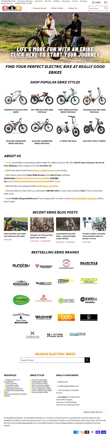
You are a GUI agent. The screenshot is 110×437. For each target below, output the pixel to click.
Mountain (66, 1)
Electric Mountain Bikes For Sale (16, 129)
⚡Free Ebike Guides (11, 385)
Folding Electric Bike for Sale (94, 100)
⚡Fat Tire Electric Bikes (38, 383)
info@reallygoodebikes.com (68, 386)
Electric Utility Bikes (94, 129)
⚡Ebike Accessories (11, 387)
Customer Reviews (25, 1)
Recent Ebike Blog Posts (54, 212)
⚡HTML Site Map (10, 383)
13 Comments (45, 241)
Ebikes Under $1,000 (23, 3)
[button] (39, 8)
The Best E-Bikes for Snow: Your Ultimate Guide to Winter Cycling (93, 236)
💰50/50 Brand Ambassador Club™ (14, 391)
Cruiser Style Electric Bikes (16, 100)
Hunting (83, 1)
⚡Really (7, 162)
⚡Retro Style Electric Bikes (40, 387)
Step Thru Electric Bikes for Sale (68, 100)
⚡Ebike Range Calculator (13, 389)
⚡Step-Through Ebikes (38, 380)
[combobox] (98, 8)
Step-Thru (39, 1)
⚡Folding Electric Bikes (39, 382)
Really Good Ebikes (16, 418)
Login (98, 2)
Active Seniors (7, 3)
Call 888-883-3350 (8, 1)
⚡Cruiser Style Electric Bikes (40, 389)
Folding (56, 1)
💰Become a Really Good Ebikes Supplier (15, 395)
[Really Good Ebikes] (12, 8)
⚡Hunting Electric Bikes (39, 392)
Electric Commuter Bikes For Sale (42, 129)
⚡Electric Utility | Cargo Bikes (41, 390)
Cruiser (75, 1)
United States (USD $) (93, 412)
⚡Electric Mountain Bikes (39, 385)
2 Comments (70, 242)
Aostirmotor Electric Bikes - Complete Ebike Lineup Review (66, 236)
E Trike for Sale (68, 129)
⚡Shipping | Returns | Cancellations (12, 381)
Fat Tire (48, 1)
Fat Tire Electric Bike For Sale (42, 100)
